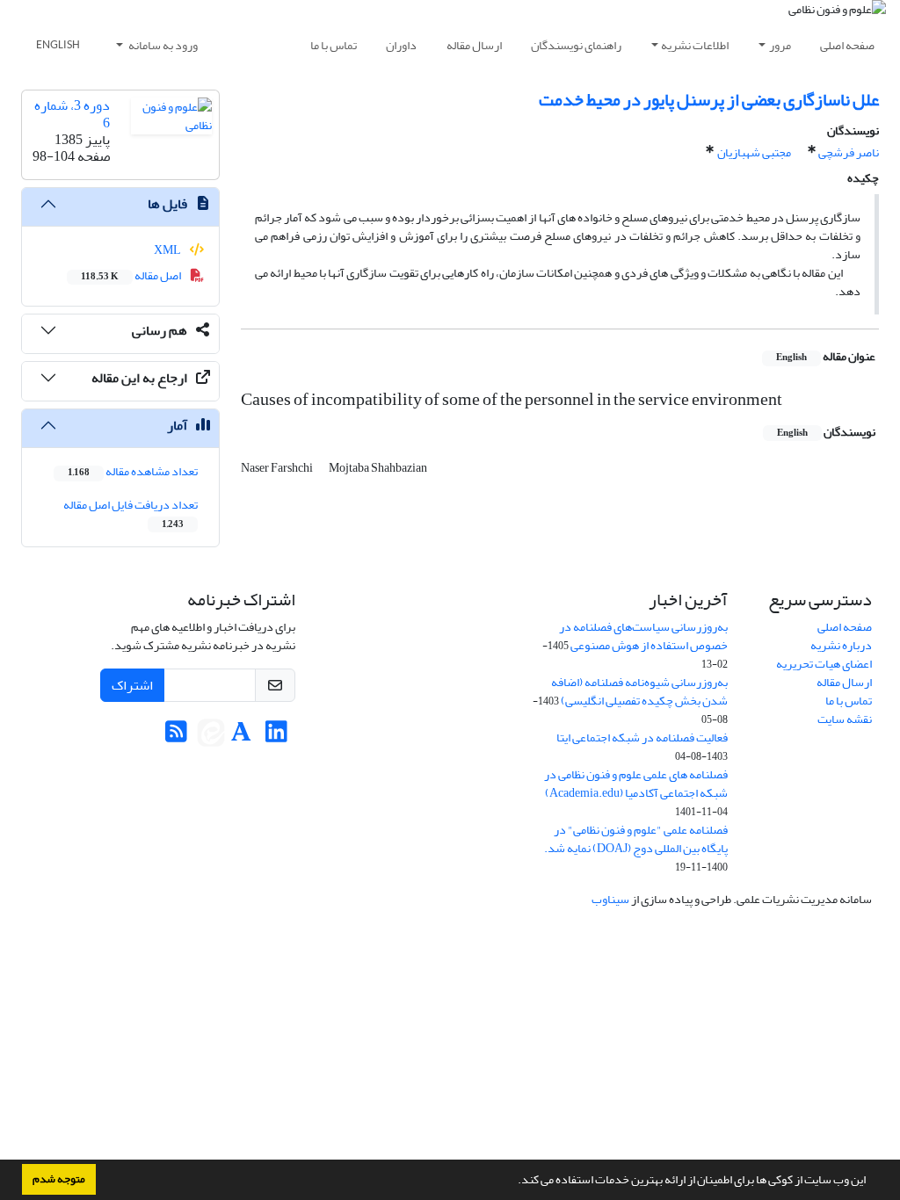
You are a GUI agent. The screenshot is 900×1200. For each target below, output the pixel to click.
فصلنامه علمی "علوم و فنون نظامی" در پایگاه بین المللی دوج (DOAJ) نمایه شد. (636, 839)
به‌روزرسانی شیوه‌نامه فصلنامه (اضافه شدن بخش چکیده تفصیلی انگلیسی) (639, 691)
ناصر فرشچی (848, 152)
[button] (513, 1181)
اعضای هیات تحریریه (824, 664)
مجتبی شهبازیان (754, 152)
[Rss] (176, 736)
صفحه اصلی (847, 45)
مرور (780, 45)
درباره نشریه (841, 645)
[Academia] (241, 736)
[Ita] (211, 736)
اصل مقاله (132, 275)
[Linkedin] (276, 736)
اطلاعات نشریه (695, 45)
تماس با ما (333, 45)
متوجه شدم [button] (59, 1178)
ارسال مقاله (474, 45)
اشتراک (132, 685)
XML (168, 250)
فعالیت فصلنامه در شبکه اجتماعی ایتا (642, 737)
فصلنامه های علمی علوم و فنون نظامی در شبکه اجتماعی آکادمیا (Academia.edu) (636, 784)
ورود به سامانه (162, 45)
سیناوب (610, 899)
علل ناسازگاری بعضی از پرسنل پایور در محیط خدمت (709, 100)
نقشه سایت (844, 719)
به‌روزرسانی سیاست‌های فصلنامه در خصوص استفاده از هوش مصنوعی (643, 636)
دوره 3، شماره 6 (72, 113)
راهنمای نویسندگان (576, 45)
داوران (401, 45)
